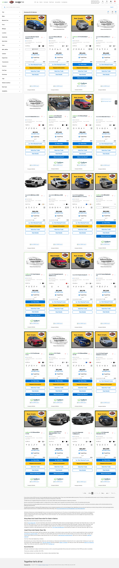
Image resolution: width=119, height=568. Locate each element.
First (84, 493)
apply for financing (89, 542)
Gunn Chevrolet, (32, 522)
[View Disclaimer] (60, 49)
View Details (35, 74)
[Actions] (44, 37)
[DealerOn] (27, 564)
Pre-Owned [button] (46, 2)
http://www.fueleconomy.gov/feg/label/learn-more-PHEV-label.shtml (71, 508)
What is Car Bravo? (82, 78)
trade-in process (63, 542)
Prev (89, 493)
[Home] (35, 2)
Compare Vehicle (31, 89)
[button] (45, 23)
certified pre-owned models (31, 533)
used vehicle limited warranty (65, 535)
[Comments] (68, 49)
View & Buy (83, 64)
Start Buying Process (36, 64)
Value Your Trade (35, 71)
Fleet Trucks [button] (51, 2)
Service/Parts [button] (57, 2)
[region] (35, 61)
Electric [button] (41, 2)
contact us (51, 544)
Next (102, 493)
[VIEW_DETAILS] (59, 23)
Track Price (36, 57)
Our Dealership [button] (64, 2)
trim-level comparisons (58, 527)
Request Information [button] (35, 68)
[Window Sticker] (91, 49)
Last (107, 493)
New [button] (37, 2)
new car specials (47, 542)
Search (111, 7)
